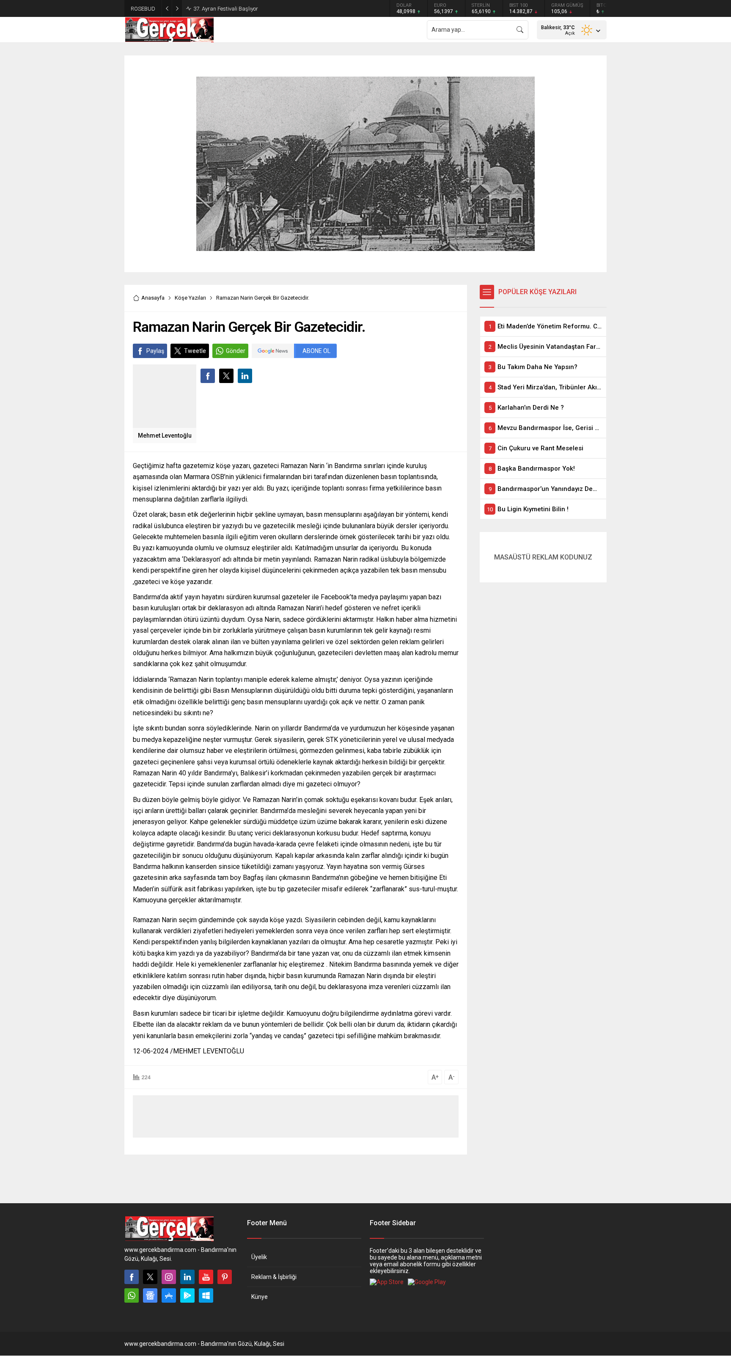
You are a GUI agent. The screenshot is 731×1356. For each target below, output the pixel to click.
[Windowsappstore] (206, 1295)
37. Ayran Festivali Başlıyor (225, 9)
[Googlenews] (150, 1295)
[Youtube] (206, 1277)
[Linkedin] (187, 1277)
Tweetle (195, 350)
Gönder (235, 350)
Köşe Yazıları (190, 298)
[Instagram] (169, 1277)
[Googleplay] (187, 1295)
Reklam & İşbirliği (274, 1276)
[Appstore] (169, 1295)
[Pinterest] (224, 1277)
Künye (259, 1296)
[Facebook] (131, 1277)
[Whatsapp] (131, 1295)
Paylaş (155, 350)
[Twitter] (150, 1277)
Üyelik (259, 1257)
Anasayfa (153, 298)
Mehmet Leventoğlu (165, 435)
